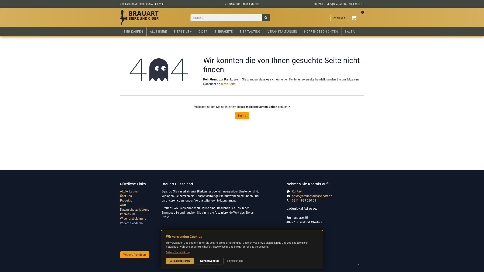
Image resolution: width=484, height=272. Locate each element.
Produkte (126, 200)
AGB (123, 205)
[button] (359, 264)
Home (242, 115)
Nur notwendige (209, 260)
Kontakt (297, 191)
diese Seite (228, 84)
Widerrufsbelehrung (133, 218)
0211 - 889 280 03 (304, 200)
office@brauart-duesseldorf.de (312, 196)
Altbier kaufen (129, 191)
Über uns (126, 196)
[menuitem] (133, 31)
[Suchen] (266, 18)
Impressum (127, 214)
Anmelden (339, 17)
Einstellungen (235, 260)
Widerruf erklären (131, 223)
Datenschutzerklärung (134, 209)
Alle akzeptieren (180, 260)
